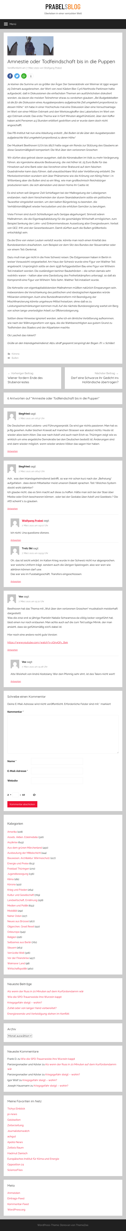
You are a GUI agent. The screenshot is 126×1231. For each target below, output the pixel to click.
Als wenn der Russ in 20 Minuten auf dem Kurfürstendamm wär (45, 991)
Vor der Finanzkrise (18, 958)
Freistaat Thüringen (18, 868)
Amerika (12, 831)
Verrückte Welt (15, 952)
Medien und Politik (17, 905)
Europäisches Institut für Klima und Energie (33, 1158)
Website (12, 780)
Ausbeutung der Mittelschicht (24, 852)
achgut (11, 1136)
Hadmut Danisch (17, 1153)
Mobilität (12, 910)
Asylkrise (12, 842)
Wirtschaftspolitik (17, 968)
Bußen (15, 358)
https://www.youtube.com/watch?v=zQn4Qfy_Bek (37, 642)
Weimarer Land (16, 963)
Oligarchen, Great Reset (20, 926)
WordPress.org (16, 1209)
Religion (11, 937)
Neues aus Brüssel (18, 921)
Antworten (12, 451)
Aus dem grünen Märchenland (24, 847)
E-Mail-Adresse (17, 771)
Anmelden (13, 1192)
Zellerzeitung (15, 1125)
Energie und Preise (18, 863)
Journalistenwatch (18, 1130)
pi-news (12, 1114)
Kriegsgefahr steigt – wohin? (24, 1002)
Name (11, 761)
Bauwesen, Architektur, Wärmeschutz (28, 858)
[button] (10, 76)
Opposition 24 (15, 1164)
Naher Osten (14, 916)
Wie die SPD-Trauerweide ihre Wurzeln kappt (34, 996)
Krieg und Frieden (17, 889)
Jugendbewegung (17, 873)
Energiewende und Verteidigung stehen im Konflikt (38, 1013)
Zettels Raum (15, 1147)
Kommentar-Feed (18, 1204)
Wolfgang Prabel (53, 68)
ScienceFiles (15, 1169)
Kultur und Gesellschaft (20, 895)
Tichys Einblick (16, 1108)
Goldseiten (14, 1119)
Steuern (11, 947)
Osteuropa (13, 931)
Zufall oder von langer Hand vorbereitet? (32, 1008)
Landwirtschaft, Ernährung (22, 900)
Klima (10, 879)
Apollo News (15, 1142)
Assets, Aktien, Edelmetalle (22, 837)
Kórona (15, 353)
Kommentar (15, 711)
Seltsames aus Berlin (19, 942)
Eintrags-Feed (15, 1198)
